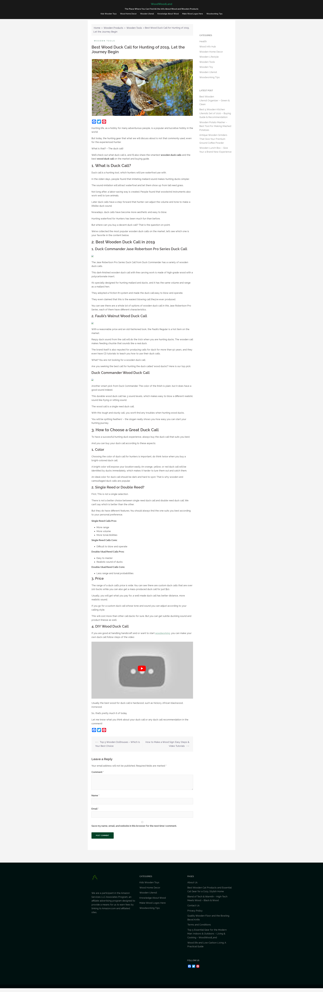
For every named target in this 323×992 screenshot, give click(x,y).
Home (97, 27)
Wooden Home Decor (211, 51)
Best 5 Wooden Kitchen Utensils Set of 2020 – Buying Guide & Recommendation (215, 113)
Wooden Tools (134, 27)
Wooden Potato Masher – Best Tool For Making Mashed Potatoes (215, 126)
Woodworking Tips (214, 14)
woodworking (162, 633)
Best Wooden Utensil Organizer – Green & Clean (214, 100)
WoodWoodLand (161, 4)
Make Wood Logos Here (192, 14)
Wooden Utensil (147, 14)
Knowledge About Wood (168, 14)
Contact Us (193, 905)
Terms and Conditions (199, 924)
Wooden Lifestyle (209, 56)
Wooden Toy (206, 67)
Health (203, 41)
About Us (192, 882)
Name (95, 795)
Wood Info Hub (207, 46)
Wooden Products (113, 27)
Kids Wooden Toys (109, 14)
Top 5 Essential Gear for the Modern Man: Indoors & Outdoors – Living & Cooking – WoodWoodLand (207, 933)
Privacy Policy (195, 910)
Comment (97, 772)
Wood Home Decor (128, 14)
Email (95, 808)
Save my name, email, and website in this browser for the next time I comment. (134, 826)
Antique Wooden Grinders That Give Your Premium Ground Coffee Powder (213, 139)
